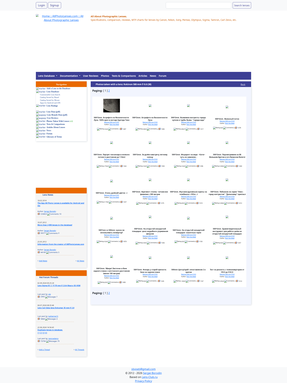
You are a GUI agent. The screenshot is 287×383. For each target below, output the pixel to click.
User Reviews (90, 75)
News (153, 75)
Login (41, 5)
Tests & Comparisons (124, 75)
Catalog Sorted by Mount (49, 100)
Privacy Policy (143, 381)
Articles (143, 75)
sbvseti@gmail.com (143, 369)
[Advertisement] (135, 48)
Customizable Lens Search (50, 95)
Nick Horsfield (114, 125)
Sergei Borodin (50, 211)
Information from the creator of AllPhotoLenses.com (61, 244)
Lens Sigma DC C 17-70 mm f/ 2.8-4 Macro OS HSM (59, 285)
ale (49, 294)
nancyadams (53, 338)
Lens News (48, 194)
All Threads (79, 349)
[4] (46, 333)
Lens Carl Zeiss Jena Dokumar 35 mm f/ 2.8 (56, 308)
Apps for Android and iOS (50, 103)
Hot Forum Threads (48, 277)
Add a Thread (44, 349)
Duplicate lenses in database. (50, 330)
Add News (43, 261)
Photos (105, 75)
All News (80, 261)
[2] (41, 333)
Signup (54, 5)
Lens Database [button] (46, 75)
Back (243, 84)
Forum (162, 75)
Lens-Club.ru (150, 377)
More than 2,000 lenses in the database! (55, 225)
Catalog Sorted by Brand (49, 97)
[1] (39, 333)
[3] (44, 333)
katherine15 (53, 316)
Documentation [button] (69, 75)
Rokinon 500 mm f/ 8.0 (111, 122)
